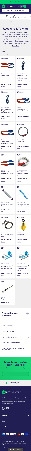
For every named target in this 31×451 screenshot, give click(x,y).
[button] (25, 6)
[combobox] (15, 10)
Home (3, 21)
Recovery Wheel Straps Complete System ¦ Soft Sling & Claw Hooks (23, 268)
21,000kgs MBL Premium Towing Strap (23, 110)
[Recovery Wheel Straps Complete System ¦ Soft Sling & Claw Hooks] (23, 255)
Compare (5, 58)
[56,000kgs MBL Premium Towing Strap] (7, 132)
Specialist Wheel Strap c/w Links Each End (23, 205)
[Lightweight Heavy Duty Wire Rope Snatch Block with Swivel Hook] (7, 100)
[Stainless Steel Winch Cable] (7, 225)
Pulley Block (20, 234)
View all (27, 313)
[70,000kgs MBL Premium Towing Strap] (7, 66)
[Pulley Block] (23, 225)
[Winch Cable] (23, 132)
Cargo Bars (4, 299)
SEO (24, 441)
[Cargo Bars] (7, 289)
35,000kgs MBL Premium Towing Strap (7, 172)
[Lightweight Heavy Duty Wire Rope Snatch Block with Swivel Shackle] (23, 66)
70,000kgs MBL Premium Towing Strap (7, 76)
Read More (15, 46)
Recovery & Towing (10, 21)
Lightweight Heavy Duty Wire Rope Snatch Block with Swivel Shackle (23, 78)
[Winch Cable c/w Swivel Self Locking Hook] (23, 162)
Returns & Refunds (24, 447)
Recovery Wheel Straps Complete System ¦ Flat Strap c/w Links (7, 267)
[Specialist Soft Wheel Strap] (7, 194)
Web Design (20, 441)
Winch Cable (20, 141)
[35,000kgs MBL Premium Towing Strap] (7, 162)
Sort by (3, 51)
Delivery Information (13, 447)
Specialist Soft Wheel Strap (7, 205)
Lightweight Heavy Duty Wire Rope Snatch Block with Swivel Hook (7, 111)
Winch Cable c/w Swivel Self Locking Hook (22, 173)
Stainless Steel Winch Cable (7, 235)
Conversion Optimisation (7, 443)
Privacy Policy (5, 447)
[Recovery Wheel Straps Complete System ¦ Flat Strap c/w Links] (7, 255)
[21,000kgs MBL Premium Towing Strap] (23, 100)
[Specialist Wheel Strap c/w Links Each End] (23, 194)
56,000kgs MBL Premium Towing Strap (7, 142)
